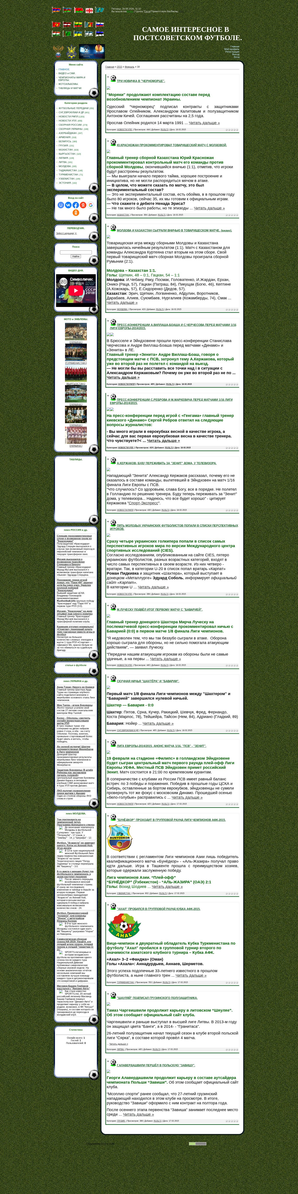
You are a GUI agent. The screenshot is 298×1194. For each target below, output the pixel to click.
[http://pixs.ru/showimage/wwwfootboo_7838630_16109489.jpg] (108, 410)
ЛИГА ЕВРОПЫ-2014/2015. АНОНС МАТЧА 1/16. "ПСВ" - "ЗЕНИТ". (161, 746)
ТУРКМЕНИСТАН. (69, 174)
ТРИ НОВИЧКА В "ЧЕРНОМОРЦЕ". (141, 81)
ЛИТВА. (63, 162)
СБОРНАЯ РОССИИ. (70, 124)
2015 (119, 66)
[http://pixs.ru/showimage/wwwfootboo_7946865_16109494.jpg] (112, 410)
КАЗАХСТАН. (66, 149)
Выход (235, 54)
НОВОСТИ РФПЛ (68, 116)
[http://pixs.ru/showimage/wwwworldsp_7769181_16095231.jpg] (108, 1005)
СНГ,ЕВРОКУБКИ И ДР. (71, 112)
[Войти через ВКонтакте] (68, 205)
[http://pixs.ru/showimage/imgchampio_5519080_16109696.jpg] (112, 335)
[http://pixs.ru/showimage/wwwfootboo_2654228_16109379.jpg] (108, 536)
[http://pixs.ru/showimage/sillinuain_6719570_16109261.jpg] (108, 616)
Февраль (129, 66)
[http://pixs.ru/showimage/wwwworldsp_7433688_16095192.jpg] (108, 1072)
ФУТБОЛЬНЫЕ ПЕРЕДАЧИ (74, 108)
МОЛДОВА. (65, 166)
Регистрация (232, 51)
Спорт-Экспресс (143, 503)
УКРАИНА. (76, 342)
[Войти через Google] (90, 205)
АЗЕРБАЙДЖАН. (68, 133)
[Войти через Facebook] (75, 205)
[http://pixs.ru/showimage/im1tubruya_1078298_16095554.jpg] (108, 753)
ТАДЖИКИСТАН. (68, 170)
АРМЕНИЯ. (65, 137)
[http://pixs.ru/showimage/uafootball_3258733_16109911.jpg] (108, 88)
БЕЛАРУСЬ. (65, 141)
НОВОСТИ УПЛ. (68, 120)
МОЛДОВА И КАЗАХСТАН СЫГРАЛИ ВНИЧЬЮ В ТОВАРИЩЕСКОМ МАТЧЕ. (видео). (174, 230)
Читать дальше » (204, 123)
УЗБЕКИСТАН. (67, 178)
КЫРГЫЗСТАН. (67, 153)
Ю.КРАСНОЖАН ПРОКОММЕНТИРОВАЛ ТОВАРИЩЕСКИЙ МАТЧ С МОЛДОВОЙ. (172, 145)
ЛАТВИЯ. (64, 158)
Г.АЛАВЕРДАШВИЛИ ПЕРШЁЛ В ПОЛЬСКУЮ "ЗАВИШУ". (156, 1065)
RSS (181, 11)
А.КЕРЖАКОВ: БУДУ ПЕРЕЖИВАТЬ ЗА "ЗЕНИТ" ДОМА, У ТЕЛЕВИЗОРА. (167, 463)
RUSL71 (164, 129)
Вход (236, 57)
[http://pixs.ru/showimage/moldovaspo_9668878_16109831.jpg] (108, 237)
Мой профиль (231, 49)
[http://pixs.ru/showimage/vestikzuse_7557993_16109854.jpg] (108, 152)
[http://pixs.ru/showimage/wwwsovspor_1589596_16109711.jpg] (108, 335)
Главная (234, 46)
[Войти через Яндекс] (83, 205)
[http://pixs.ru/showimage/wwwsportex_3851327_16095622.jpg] (108, 688)
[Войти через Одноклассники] (76, 212)
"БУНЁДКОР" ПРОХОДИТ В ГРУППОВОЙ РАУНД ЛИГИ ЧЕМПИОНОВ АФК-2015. (171, 820)
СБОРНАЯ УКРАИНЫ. (71, 129)
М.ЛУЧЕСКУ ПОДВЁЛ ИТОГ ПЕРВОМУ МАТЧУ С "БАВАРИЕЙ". (160, 609)
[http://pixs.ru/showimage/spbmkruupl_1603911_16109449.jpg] (108, 470)
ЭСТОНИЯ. (65, 183)
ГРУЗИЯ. (64, 145)
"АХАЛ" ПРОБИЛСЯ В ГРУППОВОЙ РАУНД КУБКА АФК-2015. (158, 909)
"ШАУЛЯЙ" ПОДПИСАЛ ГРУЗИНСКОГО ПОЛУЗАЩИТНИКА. (157, 998)
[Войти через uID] (61, 205)
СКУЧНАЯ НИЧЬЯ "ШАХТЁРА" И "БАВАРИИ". (148, 681)
